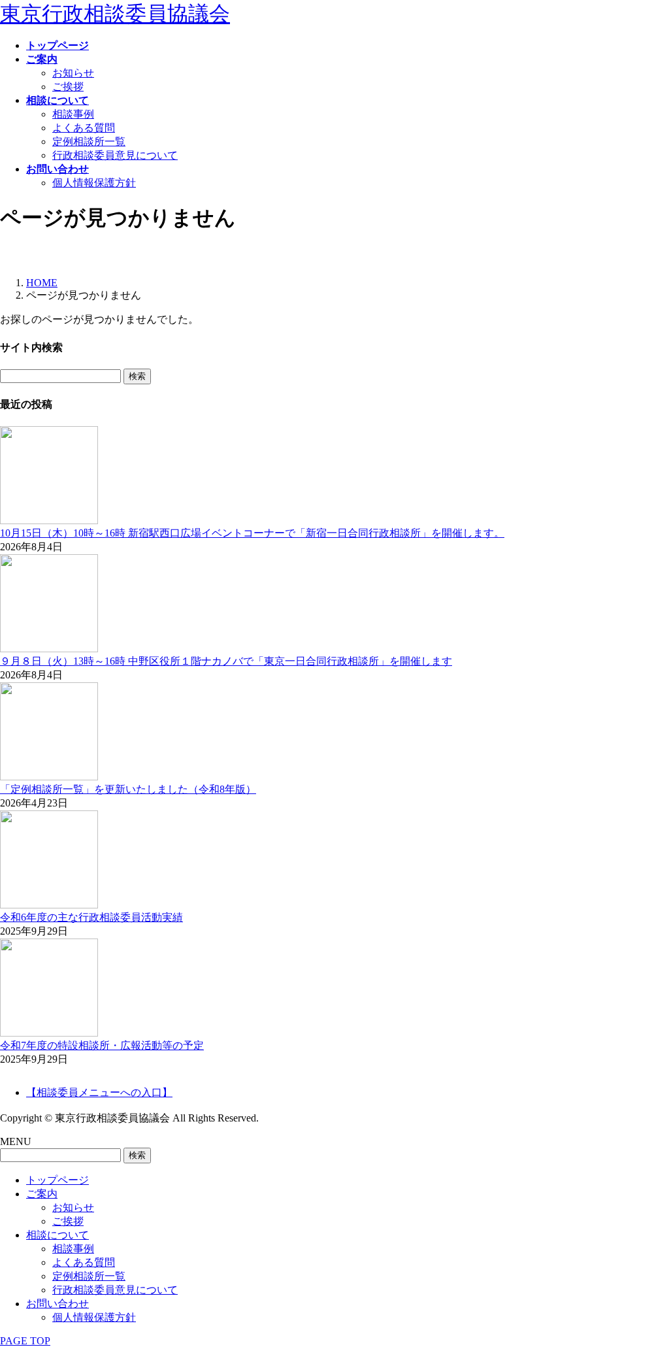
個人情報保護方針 (94, 182)
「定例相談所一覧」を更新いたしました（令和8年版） (128, 789)
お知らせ (73, 72)
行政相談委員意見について (115, 155)
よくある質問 (83, 127)
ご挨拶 (68, 86)
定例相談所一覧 (88, 141)
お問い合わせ (57, 1303)
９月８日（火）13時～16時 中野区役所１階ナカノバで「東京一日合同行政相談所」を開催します (226, 661)
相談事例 (73, 114)
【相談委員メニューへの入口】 (99, 1092)
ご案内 (41, 1193)
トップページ (57, 1180)
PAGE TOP (25, 1340)
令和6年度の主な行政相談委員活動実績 (91, 917)
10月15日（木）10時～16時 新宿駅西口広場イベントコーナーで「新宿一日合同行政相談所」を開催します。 (252, 533)
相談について (57, 1234)
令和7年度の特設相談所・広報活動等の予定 (102, 1045)
